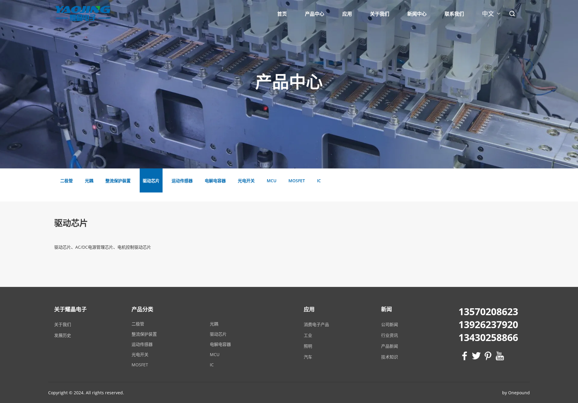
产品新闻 (389, 346)
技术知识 (389, 357)
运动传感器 (142, 344)
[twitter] (475, 355)
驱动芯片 (218, 334)
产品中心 (314, 14)
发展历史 (62, 335)
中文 (488, 15)
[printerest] (487, 355)
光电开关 (140, 354)
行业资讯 (389, 335)
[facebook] (463, 355)
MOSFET (140, 365)
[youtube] (499, 355)
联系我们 (454, 14)
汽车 (308, 357)
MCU (214, 354)
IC (212, 365)
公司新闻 (389, 324)
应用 (347, 14)
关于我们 (379, 14)
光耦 (214, 324)
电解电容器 (220, 344)
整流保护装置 (144, 334)
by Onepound (516, 392)
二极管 (138, 324)
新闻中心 (417, 14)
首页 (282, 14)
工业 (308, 335)
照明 (308, 346)
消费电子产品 (316, 324)
